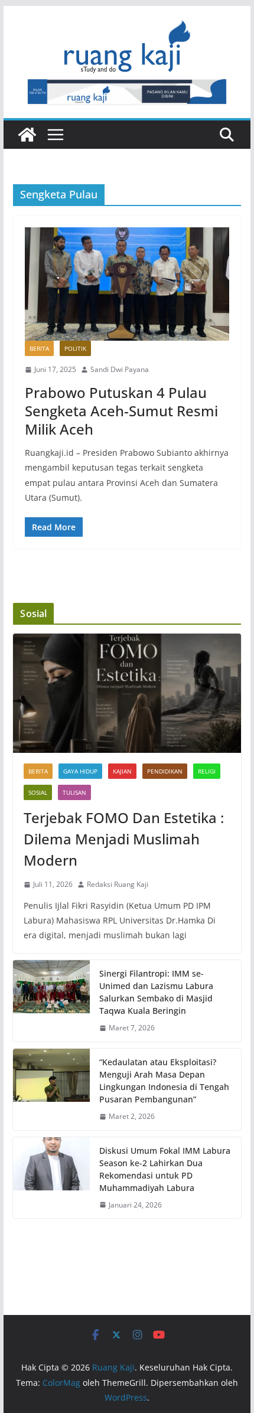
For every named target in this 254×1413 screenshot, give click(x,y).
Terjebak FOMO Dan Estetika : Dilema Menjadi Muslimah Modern (124, 839)
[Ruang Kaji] (27, 134)
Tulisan (74, 792)
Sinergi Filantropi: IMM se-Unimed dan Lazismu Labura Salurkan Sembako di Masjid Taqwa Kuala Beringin (156, 992)
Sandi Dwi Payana (119, 369)
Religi (207, 771)
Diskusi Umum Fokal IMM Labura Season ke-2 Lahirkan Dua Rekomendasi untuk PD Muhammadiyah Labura (164, 1169)
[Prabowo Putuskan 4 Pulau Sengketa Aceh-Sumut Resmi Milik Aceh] (127, 284)
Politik (75, 348)
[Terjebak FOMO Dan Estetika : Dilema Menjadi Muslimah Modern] (126, 693)
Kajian (122, 771)
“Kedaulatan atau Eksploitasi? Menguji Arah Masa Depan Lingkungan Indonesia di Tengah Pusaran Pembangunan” (164, 1080)
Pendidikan (165, 771)
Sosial (37, 792)
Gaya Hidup (80, 771)
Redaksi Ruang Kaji (117, 884)
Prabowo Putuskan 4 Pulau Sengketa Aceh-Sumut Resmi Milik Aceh (121, 411)
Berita (39, 348)
